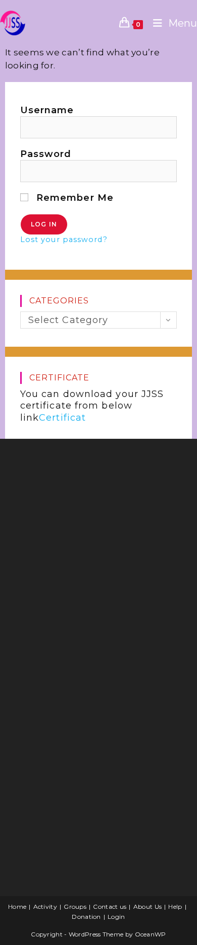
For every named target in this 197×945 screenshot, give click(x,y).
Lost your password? (64, 239)
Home (17, 906)
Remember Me (73, 197)
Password (46, 154)
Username (47, 110)
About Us (147, 906)
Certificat (62, 417)
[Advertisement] (88, 527)
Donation (86, 916)
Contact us (109, 906)
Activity (45, 906)
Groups (75, 906)
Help (175, 906)
